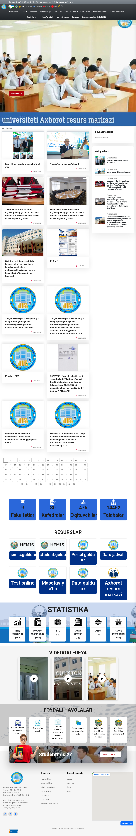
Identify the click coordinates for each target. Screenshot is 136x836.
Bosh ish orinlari (83, 12)
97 (45, 484)
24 (29, 465)
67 (62, 474)
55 (6, 474)
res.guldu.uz (45, 795)
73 (6, 479)
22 (20, 465)
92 (22, 484)
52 (76, 470)
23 (24, 465)
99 (55, 484)
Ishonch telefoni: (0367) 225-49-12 (16, 795)
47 (52, 470)
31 (62, 465)
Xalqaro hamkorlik (117, 12)
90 (85, 479)
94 (31, 484)
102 (69, 484)
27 (43, 465)
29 (52, 465)
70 (76, 474)
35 (80, 465)
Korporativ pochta (89, 17)
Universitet (13, 12)
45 (43, 470)
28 (48, 465)
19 (6, 465)
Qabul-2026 (101, 17)
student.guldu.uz (56, 554)
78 (29, 479)
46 (48, 470)
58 (20, 474)
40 (20, 470)
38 (10, 470)
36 (85, 465)
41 (24, 470)
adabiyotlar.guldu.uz (48, 787)
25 (34, 465)
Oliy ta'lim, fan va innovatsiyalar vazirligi (17, 730)
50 (66, 470)
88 (76, 479)
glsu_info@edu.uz (45, 2)
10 (48, 460)
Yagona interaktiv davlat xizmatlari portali (78, 731)
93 (27, 484)
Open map (128, 823)
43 (34, 470)
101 (64, 484)
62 (38, 474)
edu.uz (69, 791)
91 (17, 484)
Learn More (16, 95)
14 (66, 460)
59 (24, 474)
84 (57, 479)
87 (71, 479)
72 (85, 474)
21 (15, 465)
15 (71, 460)
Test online (23, 583)
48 (57, 470)
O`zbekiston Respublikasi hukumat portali (118, 731)
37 (6, 470)
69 (71, 474)
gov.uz (69, 779)
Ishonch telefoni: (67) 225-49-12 (23, 2)
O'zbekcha (28, 6)
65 (52, 474)
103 (73, 484)
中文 (55, 6)
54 (85, 470)
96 (41, 484)
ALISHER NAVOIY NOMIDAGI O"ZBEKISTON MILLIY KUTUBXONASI (57, 733)
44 (38, 470)
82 (48, 479)
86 (66, 479)
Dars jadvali (113, 554)
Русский (38, 6)
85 (62, 479)
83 (52, 479)
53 (80, 470)
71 (80, 474)
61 (34, 474)
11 (52, 460)
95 (36, 484)
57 (15, 474)
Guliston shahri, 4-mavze (64, 2)
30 (57, 465)
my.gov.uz (70, 783)
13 (62, 460)
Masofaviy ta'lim (48, 17)
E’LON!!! (54, 261)
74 (10, 479)
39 (15, 470)
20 (10, 465)
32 (66, 465)
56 (10, 474)
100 (59, 484)
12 (57, 460)
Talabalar (58, 12)
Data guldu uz (83, 586)
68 (66, 474)
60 (29, 474)
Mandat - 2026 (12, 376)
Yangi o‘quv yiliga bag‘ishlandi (64, 164)
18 (85, 460)
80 (38, 479)
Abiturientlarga (45, 12)
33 (71, 465)
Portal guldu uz (83, 557)
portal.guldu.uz (46, 791)
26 (38, 465)
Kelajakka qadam (33, 17)
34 (76, 465)
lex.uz (69, 787)
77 (24, 479)
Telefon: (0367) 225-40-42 (12, 790)
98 (50, 484)
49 (62, 470)
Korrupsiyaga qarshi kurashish (68, 17)
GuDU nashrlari (102, 137)
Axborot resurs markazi (113, 588)
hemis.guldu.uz (23, 554)
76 (20, 479)
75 (15, 479)
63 (43, 474)
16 (76, 460)
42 (29, 470)
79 (34, 479)
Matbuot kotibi (70, 12)
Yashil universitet (99, 12)
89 (80, 479)
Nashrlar (33, 12)
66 (57, 474)
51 (71, 470)
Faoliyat (24, 12)
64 (48, 474)
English (47, 6)
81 (43, 479)
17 (80, 460)
